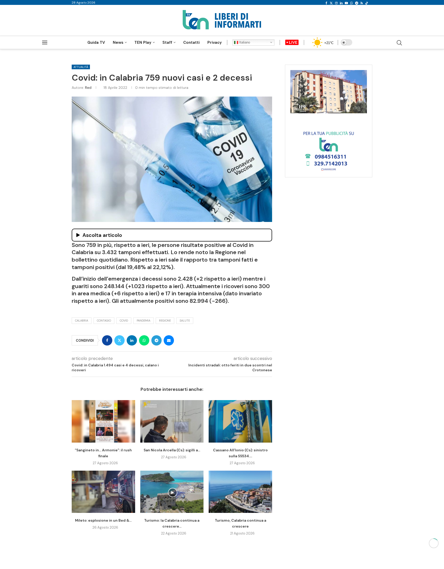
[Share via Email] (169, 340)
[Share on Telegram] (156, 340)
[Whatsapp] (351, 3)
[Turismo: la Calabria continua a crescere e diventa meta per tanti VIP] (172, 492)
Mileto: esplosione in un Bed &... (103, 520)
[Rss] (361, 3)
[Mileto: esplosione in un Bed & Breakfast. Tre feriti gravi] (103, 492)
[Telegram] (356, 3)
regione (165, 320)
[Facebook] (326, 3)
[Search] (399, 43)
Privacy (214, 42)
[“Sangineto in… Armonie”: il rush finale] (103, 421)
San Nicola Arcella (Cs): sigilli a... (172, 450)
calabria (81, 320)
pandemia (143, 320)
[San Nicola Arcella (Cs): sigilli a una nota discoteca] (172, 421)
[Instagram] (336, 3)
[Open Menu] (44, 42)
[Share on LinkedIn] (132, 340)
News (118, 42)
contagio (104, 320)
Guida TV (96, 42)
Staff (167, 42)
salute (185, 320)
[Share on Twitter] (119, 340)
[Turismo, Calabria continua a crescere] (240, 492)
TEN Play (142, 42)
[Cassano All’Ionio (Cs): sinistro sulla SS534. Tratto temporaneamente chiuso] (240, 421)
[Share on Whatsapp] (144, 340)
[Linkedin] (341, 3)
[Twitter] (331, 3)
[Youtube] (346, 3)
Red (88, 87)
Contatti (191, 42)
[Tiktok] (366, 3)
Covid (124, 320)
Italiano (244, 42)
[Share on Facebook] (107, 340)
